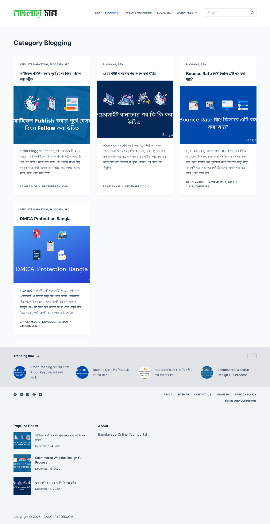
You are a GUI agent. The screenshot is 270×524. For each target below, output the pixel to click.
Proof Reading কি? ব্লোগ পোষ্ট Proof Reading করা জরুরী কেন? (49, 372)
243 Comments (30, 326)
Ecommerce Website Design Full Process (233, 372)
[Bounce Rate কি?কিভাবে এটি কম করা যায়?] (218, 115)
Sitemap (183, 394)
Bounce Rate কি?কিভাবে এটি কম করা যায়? (111, 372)
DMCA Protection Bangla (45, 218)
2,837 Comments (197, 186)
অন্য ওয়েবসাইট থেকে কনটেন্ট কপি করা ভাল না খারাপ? (172, 372)
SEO (97, 12)
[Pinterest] (34, 394)
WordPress (185, 12)
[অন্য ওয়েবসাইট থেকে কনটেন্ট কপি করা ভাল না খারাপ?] (144, 372)
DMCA (168, 394)
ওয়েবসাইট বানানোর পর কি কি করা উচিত (129, 73)
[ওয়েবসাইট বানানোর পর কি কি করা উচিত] (135, 109)
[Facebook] (15, 394)
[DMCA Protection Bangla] (52, 254)
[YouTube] (40, 394)
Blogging (111, 12)
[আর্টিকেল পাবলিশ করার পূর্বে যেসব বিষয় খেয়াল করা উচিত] (52, 115)
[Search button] (252, 12)
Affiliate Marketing (138, 12)
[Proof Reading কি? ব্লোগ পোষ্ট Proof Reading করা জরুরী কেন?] (20, 372)
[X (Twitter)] (21, 394)
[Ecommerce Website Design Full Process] (207, 372)
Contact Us (202, 394)
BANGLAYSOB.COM (58, 517)
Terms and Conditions (240, 400)
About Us (223, 394)
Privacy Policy (245, 394)
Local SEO (164, 12)
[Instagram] (27, 394)
